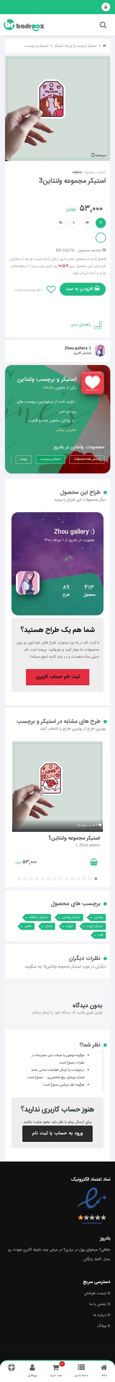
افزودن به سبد (80, 289)
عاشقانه (77, 172)
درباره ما (99, 1315)
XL (61, 222)
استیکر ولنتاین (71, 917)
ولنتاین (98, 917)
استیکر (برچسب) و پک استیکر (75, 46)
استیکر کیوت (94, 926)
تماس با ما (98, 1304)
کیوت (69, 926)
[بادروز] (39, 25)
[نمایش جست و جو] (103, 26)
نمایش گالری (82, 353)
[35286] (57, 108)
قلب (100, 935)
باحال (48, 926)
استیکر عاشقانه (38, 917)
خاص (28, 926)
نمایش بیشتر (66, 430)
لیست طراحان (95, 1293)
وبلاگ (101, 1326)
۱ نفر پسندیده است (28, 290)
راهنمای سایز (81, 324)
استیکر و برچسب (36, 46)
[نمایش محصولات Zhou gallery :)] (58, 614)
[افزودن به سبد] (93, 863)
